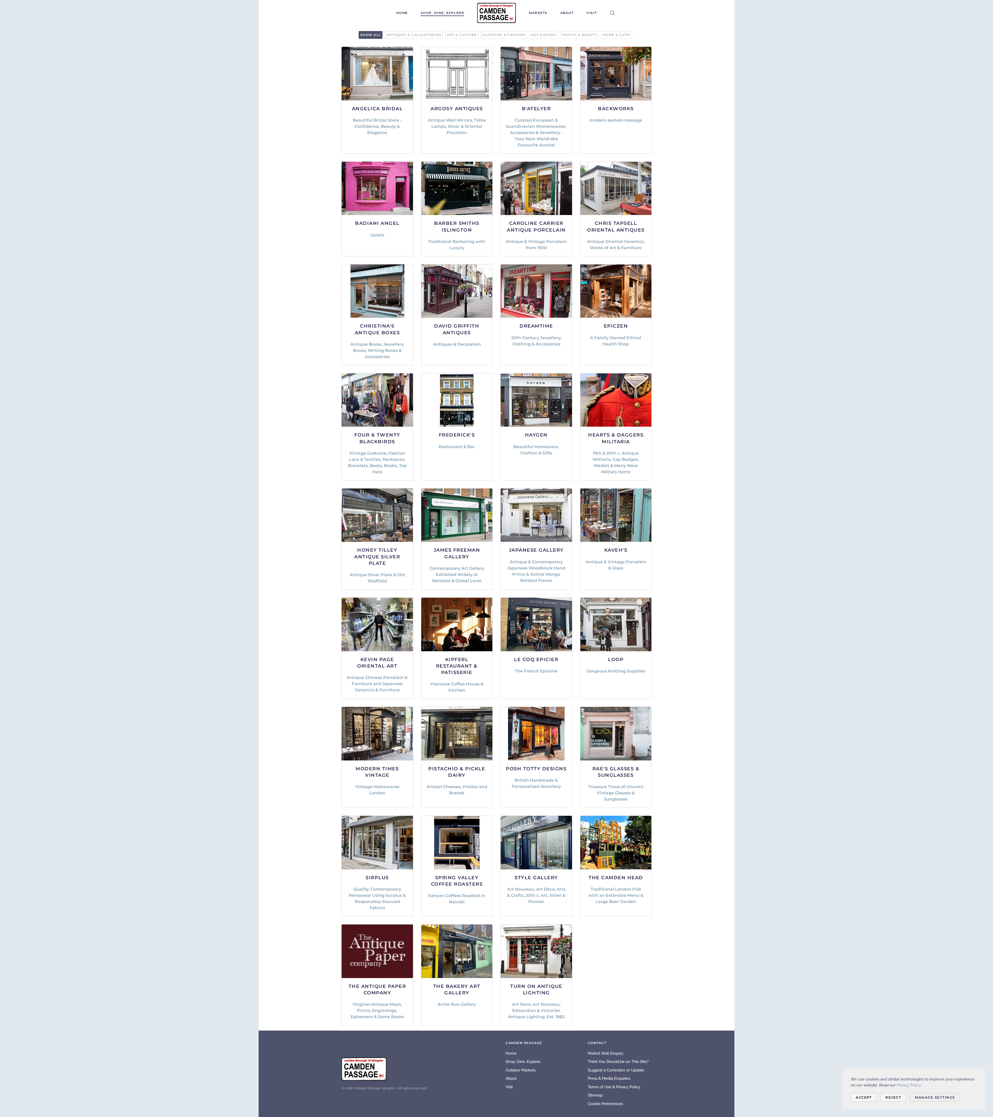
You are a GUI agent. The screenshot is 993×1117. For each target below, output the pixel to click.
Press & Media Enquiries (609, 1078)
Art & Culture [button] (462, 35)
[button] (612, 13)
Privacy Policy (909, 1085)
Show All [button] (370, 35)
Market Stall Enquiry (605, 1053)
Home (402, 13)
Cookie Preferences (605, 1103)
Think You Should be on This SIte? (618, 1061)
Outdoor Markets (521, 1070)
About (567, 13)
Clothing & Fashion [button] (504, 35)
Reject (893, 1097)
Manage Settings (935, 1097)
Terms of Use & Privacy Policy (614, 1087)
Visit (591, 13)
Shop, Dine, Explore (442, 13)
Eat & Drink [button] (543, 35)
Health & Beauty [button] (579, 35)
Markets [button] (538, 13)
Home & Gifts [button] (616, 35)
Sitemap (595, 1095)
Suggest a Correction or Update (616, 1070)
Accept (864, 1097)
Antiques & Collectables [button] (414, 35)
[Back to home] (496, 13)
